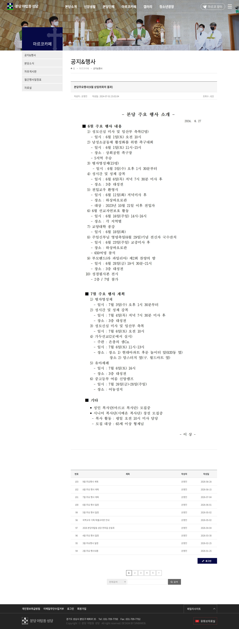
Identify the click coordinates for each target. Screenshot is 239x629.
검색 (176, 582)
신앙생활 (90, 6)
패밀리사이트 (194, 609)
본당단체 (108, 6)
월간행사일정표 (32, 79)
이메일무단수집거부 (53, 608)
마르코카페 (129, 6)
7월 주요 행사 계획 (91, 497)
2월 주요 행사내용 (90, 550)
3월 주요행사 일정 (90, 543)
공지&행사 (30, 55)
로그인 (208, 560)
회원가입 (81, 608)
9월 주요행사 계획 (90, 481)
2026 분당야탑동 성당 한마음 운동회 (98, 527)
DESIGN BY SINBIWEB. (134, 623)
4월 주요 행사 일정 (91, 535)
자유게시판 (30, 71)
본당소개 (71, 6)
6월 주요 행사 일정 (91, 504)
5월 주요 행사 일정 (91, 512)
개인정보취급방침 (31, 608)
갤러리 (147, 6)
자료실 (28, 88)
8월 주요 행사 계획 (91, 489)
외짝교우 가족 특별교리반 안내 (96, 520)
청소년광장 (166, 6)
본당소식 (29, 63)
